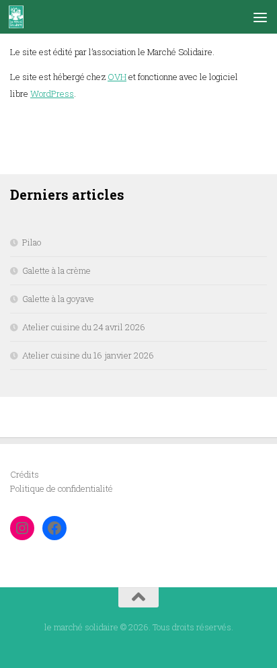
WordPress (52, 93)
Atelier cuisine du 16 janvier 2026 (88, 355)
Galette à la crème (56, 270)
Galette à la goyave (58, 299)
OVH (117, 77)
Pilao (31, 242)
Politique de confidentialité (61, 488)
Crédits (24, 474)
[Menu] (260, 17)
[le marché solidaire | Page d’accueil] (19, 16)
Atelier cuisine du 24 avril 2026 (83, 327)
